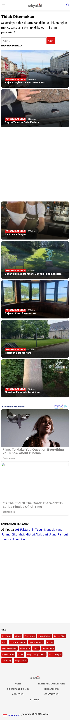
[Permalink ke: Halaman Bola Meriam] (35, 339)
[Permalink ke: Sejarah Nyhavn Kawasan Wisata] (35, 69)
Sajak (36, 648)
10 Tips (50, 642)
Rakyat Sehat (44, 636)
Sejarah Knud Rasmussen (20, 313)
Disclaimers (51, 689)
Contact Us (51, 694)
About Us (18, 694)
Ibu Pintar (6, 636)
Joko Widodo (48, 648)
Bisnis (20, 654)
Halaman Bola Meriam (18, 352)
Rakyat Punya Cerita (36, 654)
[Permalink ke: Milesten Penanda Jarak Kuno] (35, 378)
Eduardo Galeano (18, 642)
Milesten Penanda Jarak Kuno (23, 392)
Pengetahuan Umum (16, 79)
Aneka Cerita (8, 654)
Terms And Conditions (51, 683)
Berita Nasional (9, 648)
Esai (4, 642)
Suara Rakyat (55, 654)
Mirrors (18, 636)
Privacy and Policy (18, 689)
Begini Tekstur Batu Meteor (22, 122)
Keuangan (25, 648)
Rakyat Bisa (59, 636)
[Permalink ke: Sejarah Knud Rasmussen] (35, 299)
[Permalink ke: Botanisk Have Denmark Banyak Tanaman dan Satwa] (35, 260)
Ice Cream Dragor (15, 234)
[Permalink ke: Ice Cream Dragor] (35, 220)
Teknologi (6, 660)
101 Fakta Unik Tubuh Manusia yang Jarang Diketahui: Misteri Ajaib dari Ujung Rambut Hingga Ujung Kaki (34, 534)
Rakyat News (21, 660)
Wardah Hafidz (36, 642)
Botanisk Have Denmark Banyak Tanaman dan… (34, 273)
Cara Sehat (30, 636)
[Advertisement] (35, 163)
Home (18, 683)
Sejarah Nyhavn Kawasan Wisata (25, 82)
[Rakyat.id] (35, 5)
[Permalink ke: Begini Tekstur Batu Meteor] (35, 108)
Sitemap (34, 699)
